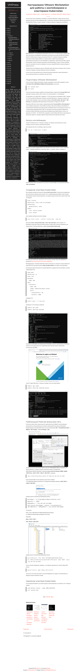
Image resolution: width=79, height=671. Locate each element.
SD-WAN (13, 167)
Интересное (13, 20)
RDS (9, 165)
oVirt (18, 136)
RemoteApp (8, 167)
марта (9, 60)
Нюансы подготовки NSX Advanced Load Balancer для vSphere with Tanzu (44, 617)
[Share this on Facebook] (46, 596)
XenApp (13, 136)
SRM (19, 112)
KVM (8, 160)
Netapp (7, 120)
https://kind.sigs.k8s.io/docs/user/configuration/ (41, 261)
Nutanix (17, 143)
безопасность (9, 97)
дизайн (7, 100)
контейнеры (8, 122)
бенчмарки (15, 137)
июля (9, 56)
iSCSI (17, 108)
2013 (8, 75)
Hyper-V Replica (17, 159)
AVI (6, 157)
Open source (16, 160)
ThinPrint (14, 168)
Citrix (18, 105)
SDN (7, 132)
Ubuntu (13, 146)
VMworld (16, 94)
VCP (18, 109)
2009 (8, 83)
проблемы (8, 123)
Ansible (11, 140)
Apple (16, 140)
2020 (8, 62)
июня (9, 58)
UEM (11, 126)
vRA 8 (8, 173)
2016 (8, 70)
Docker (7, 119)
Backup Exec (17, 123)
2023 (8, 30)
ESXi (9, 92)
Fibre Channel (16, 131)
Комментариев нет (45, 14)
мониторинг (8, 156)
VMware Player (17, 148)
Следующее (26, 629)
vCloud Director (17, 171)
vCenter (9, 94)
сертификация (9, 109)
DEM (8, 159)
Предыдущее (70, 629)
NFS (13, 143)
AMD (18, 156)
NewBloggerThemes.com (50, 670)
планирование (16, 122)
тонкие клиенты (9, 108)
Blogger (48, 668)
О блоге (13, 22)
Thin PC (13, 132)
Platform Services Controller (11, 163)
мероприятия (8, 95)
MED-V (8, 143)
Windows (18, 91)
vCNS (7, 137)
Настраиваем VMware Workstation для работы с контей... (13, 39)
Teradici (13, 114)
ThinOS (18, 111)
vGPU (17, 115)
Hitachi (15, 142)
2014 (8, 74)
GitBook (11, 159)
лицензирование (9, 139)
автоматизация (14, 106)
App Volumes (9, 131)
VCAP (18, 132)
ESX (14, 102)
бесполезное (15, 103)
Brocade (10, 157)
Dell (14, 109)
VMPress (13, 4)
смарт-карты (8, 177)
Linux (12, 112)
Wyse (12, 120)
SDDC (18, 167)
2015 (8, 72)
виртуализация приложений (12, 117)
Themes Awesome (32, 670)
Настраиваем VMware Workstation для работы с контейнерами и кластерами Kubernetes (48, 8)
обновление (8, 176)
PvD (19, 163)
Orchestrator (15, 162)
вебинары (17, 154)
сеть (11, 111)
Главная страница (13, 15)
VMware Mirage (17, 126)
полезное (8, 105)
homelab (17, 120)
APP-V (12, 123)
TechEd (7, 126)
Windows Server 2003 (11, 151)
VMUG (7, 134)
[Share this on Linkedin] (53, 596)
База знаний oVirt (13, 19)
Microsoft (16, 89)
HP (8, 103)
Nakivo (11, 160)
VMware (7, 89)
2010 (8, 81)
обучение (14, 156)
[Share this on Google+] (50, 596)
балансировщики (9, 174)
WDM (7, 170)
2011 (8, 79)
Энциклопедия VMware (13, 17)
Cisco (8, 125)
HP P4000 (17, 119)
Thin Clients (8, 168)
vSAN (16, 95)
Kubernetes (13, 125)
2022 (8, 32)
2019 (8, 64)
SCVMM (13, 145)
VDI (6, 91)
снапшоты (14, 177)
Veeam (7, 111)
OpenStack (8, 162)
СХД (19, 92)
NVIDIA (15, 112)
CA (13, 157)
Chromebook (17, 157)
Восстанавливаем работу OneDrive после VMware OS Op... (14, 49)
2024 (8, 28)
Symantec (9, 114)
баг (12, 154)
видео (13, 105)
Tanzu (18, 125)
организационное (15, 176)
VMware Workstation (13, 128)
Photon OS (8, 145)
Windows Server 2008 (13, 98)
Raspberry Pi (15, 165)
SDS (18, 145)
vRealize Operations (16, 129)
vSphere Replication (15, 173)
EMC (11, 119)
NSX (7, 106)
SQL (10, 132)
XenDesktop (8, 129)
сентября (10, 54)
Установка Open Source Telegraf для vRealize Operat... (13, 44)
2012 (8, 77)
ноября (9, 35)
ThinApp (7, 146)
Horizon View (17, 97)
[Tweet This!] (48, 596)
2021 (8, 34)
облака (17, 174)
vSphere (12, 91)
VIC (18, 168)
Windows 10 (11, 170)
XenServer (11, 171)
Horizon (14, 92)
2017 (8, 68)
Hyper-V (18, 102)
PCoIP (15, 111)
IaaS (19, 142)
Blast (8, 112)
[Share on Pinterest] (51, 596)
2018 (8, 66)
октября (10, 52)
